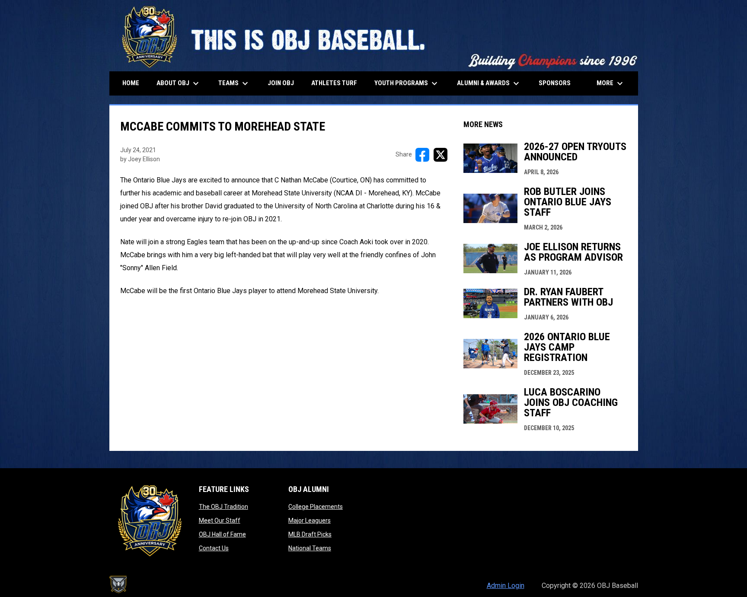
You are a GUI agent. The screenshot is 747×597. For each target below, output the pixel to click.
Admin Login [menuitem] (505, 585)
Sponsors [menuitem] (555, 83)
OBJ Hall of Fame (222, 534)
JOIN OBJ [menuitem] (281, 83)
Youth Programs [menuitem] (407, 83)
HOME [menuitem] (130, 83)
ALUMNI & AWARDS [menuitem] (489, 83)
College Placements (315, 506)
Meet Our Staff (219, 520)
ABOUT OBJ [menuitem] (178, 83)
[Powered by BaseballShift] (118, 584)
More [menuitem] (611, 83)
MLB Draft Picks (310, 534)
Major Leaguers (309, 520)
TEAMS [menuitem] (234, 83)
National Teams (309, 548)
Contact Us (214, 548)
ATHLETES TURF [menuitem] (334, 83)
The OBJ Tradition (223, 506)
